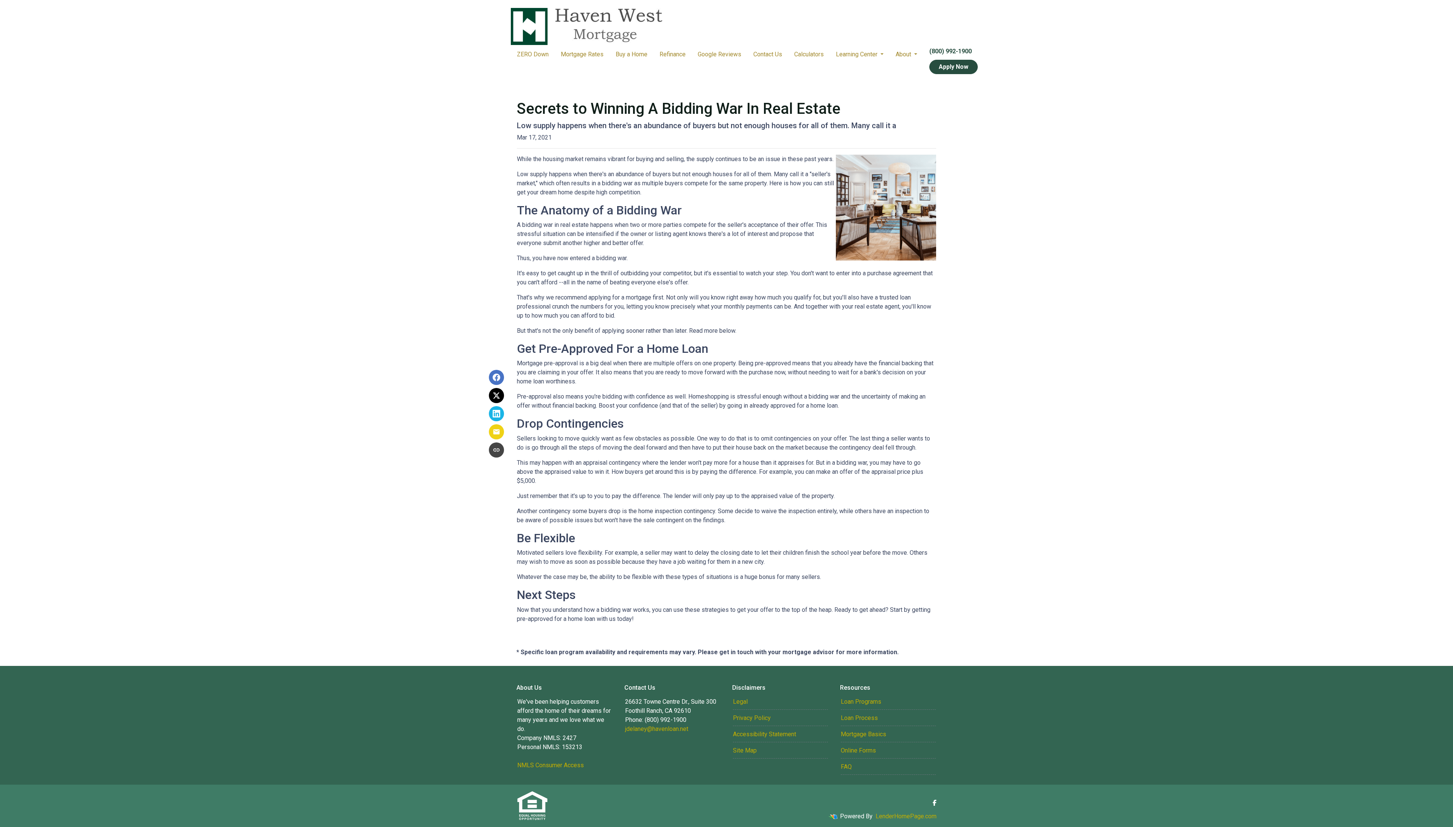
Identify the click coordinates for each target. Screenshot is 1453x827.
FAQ (846, 766)
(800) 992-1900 (950, 51)
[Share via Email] (496, 431)
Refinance (673, 54)
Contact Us (767, 54)
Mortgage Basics (863, 734)
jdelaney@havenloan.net (656, 728)
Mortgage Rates (582, 54)
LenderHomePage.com (906, 816)
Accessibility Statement (764, 734)
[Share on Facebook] (496, 377)
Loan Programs (861, 701)
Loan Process (859, 717)
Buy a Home (631, 54)
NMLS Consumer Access (550, 765)
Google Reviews (719, 54)
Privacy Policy (752, 717)
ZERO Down (533, 54)
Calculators (809, 54)
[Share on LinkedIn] (496, 413)
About (904, 54)
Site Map (745, 750)
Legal (740, 701)
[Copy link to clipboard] (496, 450)
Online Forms (858, 750)
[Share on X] (496, 395)
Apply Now (953, 66)
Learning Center (857, 54)
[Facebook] (935, 803)
